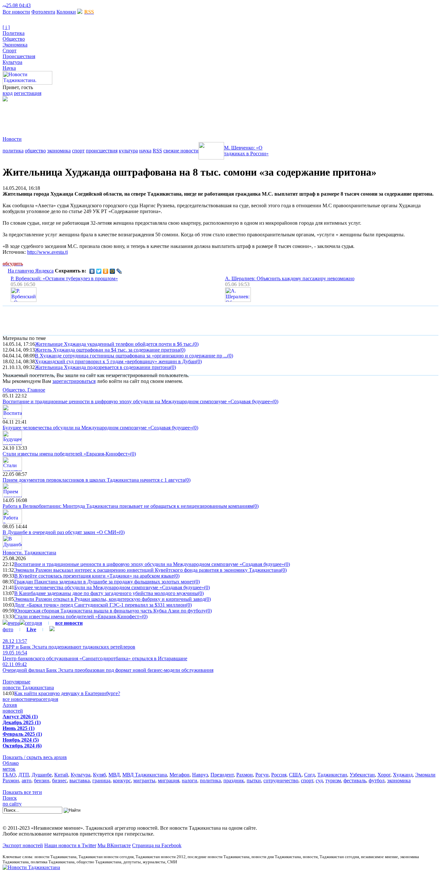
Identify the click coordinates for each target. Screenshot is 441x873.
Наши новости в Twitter (70, 845)
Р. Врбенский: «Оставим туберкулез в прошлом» (64, 278)
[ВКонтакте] (92, 271)
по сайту (12, 803)
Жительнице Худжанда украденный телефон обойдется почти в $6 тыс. (114, 344)
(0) (196, 344)
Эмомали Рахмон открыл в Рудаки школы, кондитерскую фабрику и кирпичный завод (109, 599)
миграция (168, 780)
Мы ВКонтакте (114, 845)
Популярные (16, 681)
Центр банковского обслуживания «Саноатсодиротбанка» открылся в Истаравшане (95, 655)
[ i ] (6, 27)
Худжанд (403, 774)
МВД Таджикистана (144, 774)
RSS (157, 150)
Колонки (66, 12)
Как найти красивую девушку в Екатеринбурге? (67, 693)
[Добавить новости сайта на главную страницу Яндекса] (34, 5)
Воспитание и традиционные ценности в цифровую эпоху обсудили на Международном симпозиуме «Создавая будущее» (137, 401)
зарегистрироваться (74, 381)
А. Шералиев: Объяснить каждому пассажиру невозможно (289, 278)
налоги (189, 780)
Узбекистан (362, 774)
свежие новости (181, 150)
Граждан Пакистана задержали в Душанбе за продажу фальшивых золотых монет (104, 581)
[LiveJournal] (119, 271)
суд (319, 780)
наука (145, 150)
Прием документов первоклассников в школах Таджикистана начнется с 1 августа (94, 480)
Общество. (24, 390)
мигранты (144, 780)
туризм (333, 780)
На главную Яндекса (31, 270)
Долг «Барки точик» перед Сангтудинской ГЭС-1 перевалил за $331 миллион (100, 605)
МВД (114, 774)
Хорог (383, 774)
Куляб (99, 774)
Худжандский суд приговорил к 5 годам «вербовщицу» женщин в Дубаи (115, 361)
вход (8, 93)
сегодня (33, 623)
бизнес (59, 780)
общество (35, 150)
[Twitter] (99, 271)
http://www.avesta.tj (47, 252)
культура (128, 150)
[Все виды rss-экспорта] (49, 5)
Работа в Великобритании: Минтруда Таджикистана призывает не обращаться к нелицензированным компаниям (128, 506)
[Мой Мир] (112, 271)
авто (26, 780)
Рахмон (244, 774)
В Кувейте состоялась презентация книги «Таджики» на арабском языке (94, 576)
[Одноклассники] (105, 271)
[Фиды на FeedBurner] (44, 5)
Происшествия (19, 56)
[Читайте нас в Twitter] (38, 5)
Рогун (262, 774)
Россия (278, 774)
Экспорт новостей (23, 845)
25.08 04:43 (18, 5)
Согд (309, 774)
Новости (12, 139)
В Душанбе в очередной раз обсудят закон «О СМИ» (61, 532)
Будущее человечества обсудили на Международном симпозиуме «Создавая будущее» (97, 427)
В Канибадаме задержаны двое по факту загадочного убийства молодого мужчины (106, 593)
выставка (79, 780)
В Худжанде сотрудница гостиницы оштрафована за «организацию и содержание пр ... (131, 355)
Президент (222, 774)
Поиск (10, 798)
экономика (59, 150)
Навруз (200, 774)
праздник (233, 780)
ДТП (23, 774)
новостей (13, 711)
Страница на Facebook (156, 845)
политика (13, 150)
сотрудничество (280, 780)
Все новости (16, 12)
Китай (61, 774)
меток (9, 769)
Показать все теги (22, 792)
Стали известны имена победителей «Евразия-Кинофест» (66, 454)
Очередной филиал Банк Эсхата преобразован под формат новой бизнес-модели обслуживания (108, 667)
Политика (14, 33)
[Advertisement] (120, 115)
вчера (14, 623)
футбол (377, 780)
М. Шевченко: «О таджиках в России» (246, 150)
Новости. (29, 552)
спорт (78, 150)
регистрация (27, 93)
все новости (16, 699)
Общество (14, 39)
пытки (254, 780)
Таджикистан (332, 774)
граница (101, 780)
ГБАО (9, 774)
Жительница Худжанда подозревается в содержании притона (102, 367)
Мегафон (179, 774)
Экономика (15, 44)
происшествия (102, 150)
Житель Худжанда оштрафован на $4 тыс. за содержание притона (107, 350)
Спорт (9, 50)
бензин (41, 780)
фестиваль (355, 780)
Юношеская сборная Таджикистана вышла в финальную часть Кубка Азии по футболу (110, 610)
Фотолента (43, 12)
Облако (11, 763)
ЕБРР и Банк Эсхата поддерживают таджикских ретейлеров (69, 644)
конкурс (122, 780)
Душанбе (42, 774)
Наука (9, 68)
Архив (10, 705)
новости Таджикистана (28, 687)
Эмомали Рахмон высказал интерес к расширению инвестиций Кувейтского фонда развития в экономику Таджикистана (147, 570)
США (295, 774)
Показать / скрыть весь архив (35, 757)
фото (8, 629)
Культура (12, 62)
